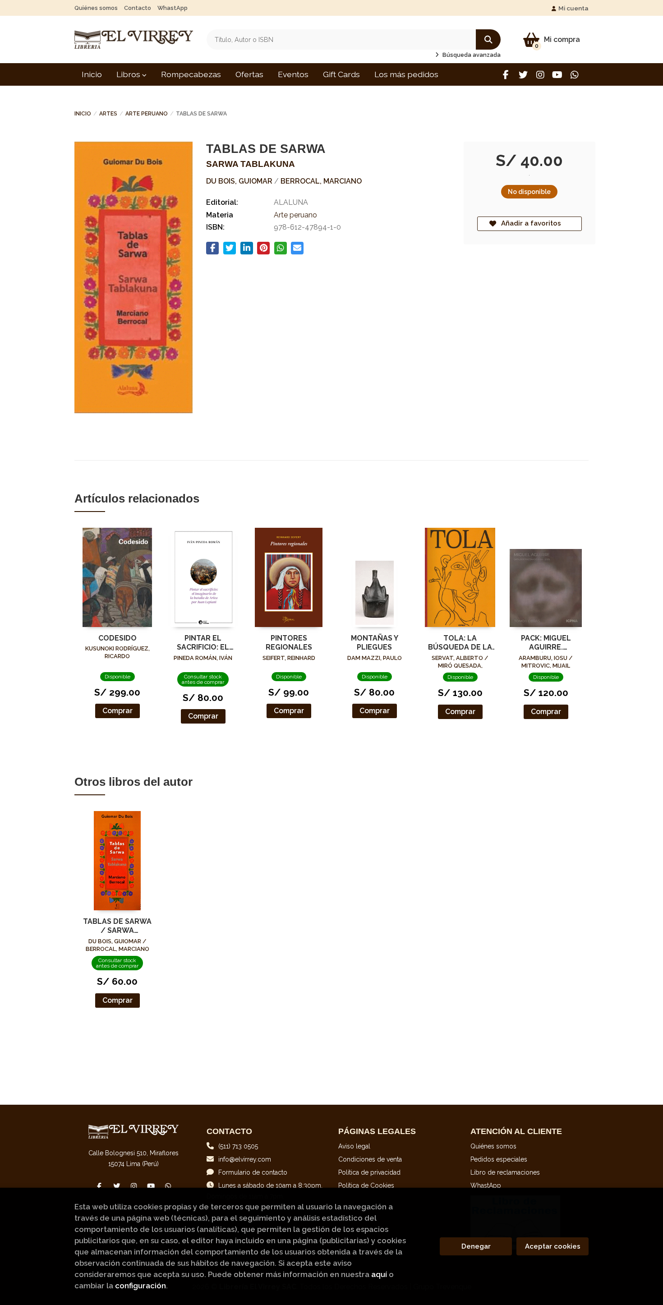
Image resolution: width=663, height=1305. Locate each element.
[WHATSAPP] (574, 74)
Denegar (476, 1246)
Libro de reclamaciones (505, 1172)
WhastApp (172, 8)
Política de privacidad (369, 1172)
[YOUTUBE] (557, 74)
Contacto (137, 8)
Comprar (117, 710)
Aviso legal (354, 1146)
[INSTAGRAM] (540, 74)
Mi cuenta (573, 8)
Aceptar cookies (552, 1246)
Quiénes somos (96, 8)
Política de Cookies (366, 1185)
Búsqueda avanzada (471, 54)
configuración (140, 1285)
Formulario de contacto (252, 1172)
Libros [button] (129, 74)
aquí (379, 1274)
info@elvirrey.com (244, 1159)
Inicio (82, 114)
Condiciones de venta (370, 1159)
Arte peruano (146, 114)
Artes (108, 114)
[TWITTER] (523, 74)
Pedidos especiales (498, 1159)
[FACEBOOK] (505, 74)
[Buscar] (488, 39)
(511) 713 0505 (238, 1146)
